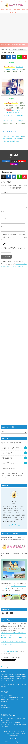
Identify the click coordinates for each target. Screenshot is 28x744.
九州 (4, 141)
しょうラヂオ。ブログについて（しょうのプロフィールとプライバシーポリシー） (12, 475)
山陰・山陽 (17, 138)
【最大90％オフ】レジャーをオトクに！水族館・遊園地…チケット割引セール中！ (14, 45)
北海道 (5, 136)
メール (4, 219)
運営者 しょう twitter (6, 695)
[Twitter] (13, 12)
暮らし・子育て (7, 463)
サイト (3, 226)
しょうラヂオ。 (10, 742)
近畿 (11, 138)
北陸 (7, 138)
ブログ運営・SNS (8, 468)
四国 (22, 138)
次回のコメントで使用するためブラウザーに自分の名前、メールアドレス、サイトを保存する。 (14, 237)
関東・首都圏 (15, 136)
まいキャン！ (4, 705)
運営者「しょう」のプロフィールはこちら (12, 722)
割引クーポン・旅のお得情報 (11, 443)
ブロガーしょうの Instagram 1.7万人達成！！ (13, 697)
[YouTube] (15, 12)
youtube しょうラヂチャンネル (9, 699)
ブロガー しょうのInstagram (9, 651)
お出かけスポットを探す (6, 9)
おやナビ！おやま (6, 707)
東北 (9, 136)
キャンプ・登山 (6, 453)
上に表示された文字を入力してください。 (13, 248)
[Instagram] (17, 12)
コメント (4, 192)
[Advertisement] (14, 28)
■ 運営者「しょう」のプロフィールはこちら (14, 637)
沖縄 (7, 141)
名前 (3, 211)
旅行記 (19, 141)
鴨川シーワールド (17, 110)
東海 (22, 136)
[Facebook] (10, 12)
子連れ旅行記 (17, 9)
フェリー (23, 733)
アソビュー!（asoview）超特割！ (13, 120)
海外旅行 (12, 141)
